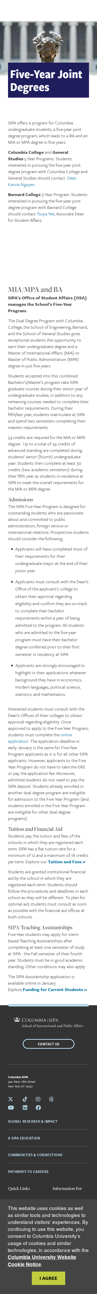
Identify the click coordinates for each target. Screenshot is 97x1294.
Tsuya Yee (45, 213)
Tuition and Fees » (66, 861)
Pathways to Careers (28, 1171)
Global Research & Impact (32, 1121)
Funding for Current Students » (55, 989)
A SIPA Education (24, 1137)
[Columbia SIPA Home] (48, 1023)
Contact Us (48, 1043)
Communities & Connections (35, 1154)
